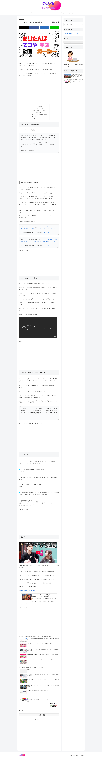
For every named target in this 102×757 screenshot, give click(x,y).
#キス (39, 228)
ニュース (22, 19)
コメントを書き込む (39, 715)
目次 (38, 106)
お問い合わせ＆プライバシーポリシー (73, 33)
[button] (82, 24)
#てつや (53, 227)
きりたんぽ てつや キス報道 (38, 108)
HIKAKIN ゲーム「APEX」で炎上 (28, 590)
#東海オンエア (29, 228)
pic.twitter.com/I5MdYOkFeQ (48, 228)
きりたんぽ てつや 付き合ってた (38, 112)
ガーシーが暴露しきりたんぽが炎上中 (40, 114)
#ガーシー (48, 227)
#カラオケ (35, 228)
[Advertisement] (39, 92)
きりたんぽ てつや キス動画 (39, 110)
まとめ (33, 118)
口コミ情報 (34, 116)
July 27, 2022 (46, 232)
